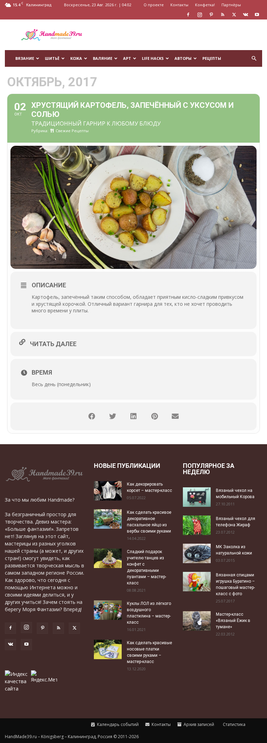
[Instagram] (199, 14)
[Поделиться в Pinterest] (154, 416)
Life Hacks (153, 58)
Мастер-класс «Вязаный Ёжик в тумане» (233, 620)
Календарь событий (117, 724)
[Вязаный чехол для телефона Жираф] (197, 525)
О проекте (154, 4)
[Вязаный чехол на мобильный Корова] (197, 496)
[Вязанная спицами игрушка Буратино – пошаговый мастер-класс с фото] (197, 581)
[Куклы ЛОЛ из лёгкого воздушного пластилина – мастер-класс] (108, 610)
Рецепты (211, 58)
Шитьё (52, 58)
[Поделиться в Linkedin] (133, 416)
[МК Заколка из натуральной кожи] (197, 553)
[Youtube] (257, 14)
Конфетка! (205, 4)
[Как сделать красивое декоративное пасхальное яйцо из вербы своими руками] (108, 518)
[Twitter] (234, 14)
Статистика (233, 724)
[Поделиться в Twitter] (112, 416)
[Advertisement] (180, 34)
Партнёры (231, 4)
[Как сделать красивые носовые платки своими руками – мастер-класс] (108, 649)
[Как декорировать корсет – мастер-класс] (108, 490)
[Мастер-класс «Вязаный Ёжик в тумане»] (197, 620)
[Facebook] (188, 14)
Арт (127, 58)
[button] (253, 58)
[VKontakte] (245, 14)
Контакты (179, 4)
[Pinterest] (211, 14)
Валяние (102, 58)
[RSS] (222, 14)
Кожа (76, 58)
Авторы (183, 58)
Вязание (24, 58)
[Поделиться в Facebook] (91, 416)
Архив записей (198, 724)
